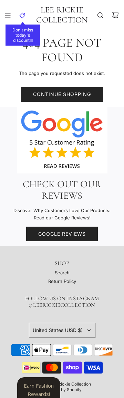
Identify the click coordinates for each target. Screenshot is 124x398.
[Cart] (115, 15)
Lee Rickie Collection (61, 15)
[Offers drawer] (22, 15)
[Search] (100, 15)
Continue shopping (62, 94)
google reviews (62, 234)
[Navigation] (7, 15)
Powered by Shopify (62, 389)
